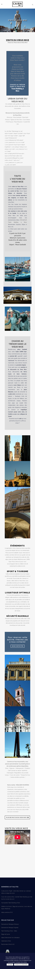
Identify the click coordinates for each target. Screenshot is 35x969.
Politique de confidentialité (21, 964)
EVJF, (25, 220)
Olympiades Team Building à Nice (10, 902)
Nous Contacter (17, 646)
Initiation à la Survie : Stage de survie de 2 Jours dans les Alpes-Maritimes (16, 907)
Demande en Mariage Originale (9, 927)
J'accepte (10, 964)
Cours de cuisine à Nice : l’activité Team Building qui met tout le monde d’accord (16, 898)
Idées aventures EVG (7, 912)
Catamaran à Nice (6, 941)
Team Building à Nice (17, 222)
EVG (21, 220)
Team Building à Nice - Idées (9, 931)
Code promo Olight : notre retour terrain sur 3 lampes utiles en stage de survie (16, 892)
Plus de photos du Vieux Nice (16, 817)
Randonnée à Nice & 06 (7, 944)
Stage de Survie (5, 934)
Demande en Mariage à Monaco (10, 924)
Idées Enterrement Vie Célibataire (10, 937)
